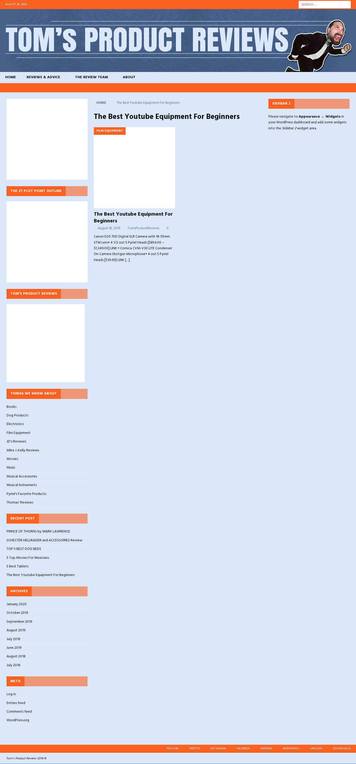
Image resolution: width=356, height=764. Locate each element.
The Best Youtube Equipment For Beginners (133, 217)
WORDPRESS (291, 748)
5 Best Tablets (17, 566)
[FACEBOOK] (311, 87)
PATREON (266, 748)
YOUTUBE (173, 748)
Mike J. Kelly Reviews (23, 450)
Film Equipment (18, 433)
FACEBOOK (243, 748)
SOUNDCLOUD (342, 748)
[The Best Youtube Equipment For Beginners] (134, 168)
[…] (127, 260)
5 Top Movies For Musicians (28, 558)
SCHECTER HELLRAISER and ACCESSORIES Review (44, 540)
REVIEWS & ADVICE (43, 77)
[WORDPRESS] (331, 87)
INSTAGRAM (218, 748)
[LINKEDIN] (341, 87)
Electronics (15, 424)
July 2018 (13, 665)
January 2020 (17, 604)
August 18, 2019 (109, 228)
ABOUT (129, 77)
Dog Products (17, 416)
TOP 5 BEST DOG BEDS (24, 549)
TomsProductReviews (143, 228)
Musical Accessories (22, 477)
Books (11, 407)
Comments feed (19, 712)
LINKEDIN (316, 748)
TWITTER (194, 748)
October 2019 (17, 613)
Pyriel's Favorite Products (26, 494)
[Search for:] (325, 5)
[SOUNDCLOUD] (351, 87)
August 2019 (16, 630)
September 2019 (19, 622)
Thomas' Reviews (20, 503)
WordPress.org (18, 720)
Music (11, 468)
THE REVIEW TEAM (91, 77)
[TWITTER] (292, 87)
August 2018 (16, 656)
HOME (10, 77)
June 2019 (14, 648)
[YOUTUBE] (282, 87)
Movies (12, 459)
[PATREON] (321, 87)
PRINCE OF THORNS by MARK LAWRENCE (38, 532)
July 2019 (13, 639)
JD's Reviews (16, 442)
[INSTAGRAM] (301, 87)
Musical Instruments (22, 485)
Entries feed (16, 703)
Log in (11, 694)
